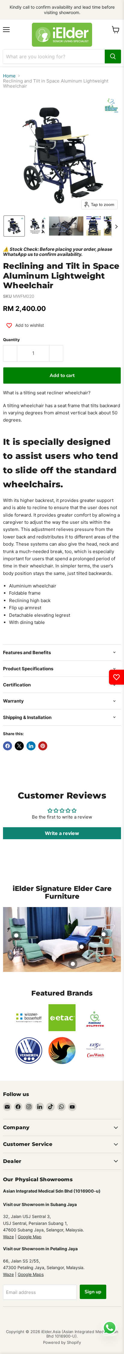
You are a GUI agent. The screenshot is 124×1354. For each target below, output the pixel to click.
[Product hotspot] (16, 935)
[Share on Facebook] (7, 745)
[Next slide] (116, 226)
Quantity (11, 340)
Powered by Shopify (62, 1342)
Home (9, 75)
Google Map (30, 1236)
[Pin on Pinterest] (42, 745)
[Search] (113, 56)
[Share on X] (19, 745)
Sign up (93, 1292)
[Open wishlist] (116, 677)
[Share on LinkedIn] (31, 745)
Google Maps (31, 1274)
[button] (14, 226)
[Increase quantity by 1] (56, 353)
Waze (8, 1236)
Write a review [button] (62, 833)
